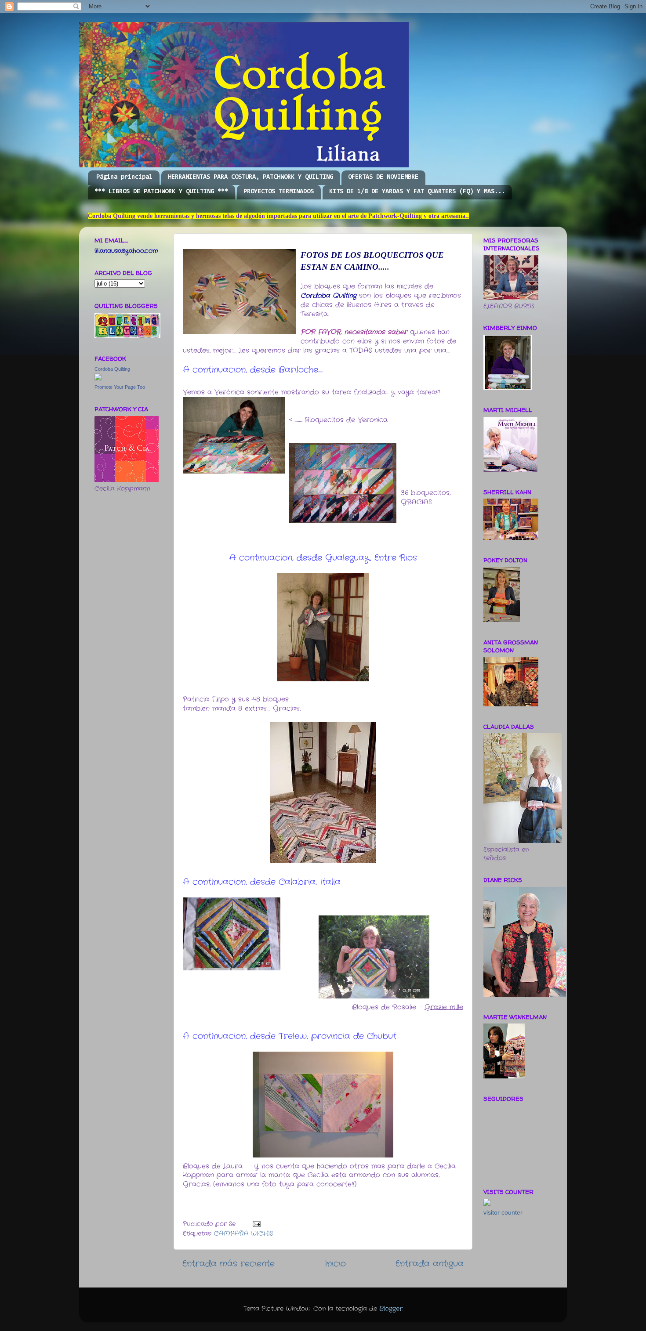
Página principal (124, 177)
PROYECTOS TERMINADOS (278, 191)
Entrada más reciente (228, 1264)
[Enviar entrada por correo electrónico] (256, 1224)
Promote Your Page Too (119, 387)
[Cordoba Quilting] (98, 379)
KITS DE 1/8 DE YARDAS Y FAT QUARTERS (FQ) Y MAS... (417, 191)
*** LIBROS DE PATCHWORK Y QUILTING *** (161, 191)
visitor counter (503, 1212)
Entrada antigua (430, 1264)
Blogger (391, 1309)
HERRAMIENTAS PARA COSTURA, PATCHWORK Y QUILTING (250, 177)
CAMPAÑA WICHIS (243, 1234)
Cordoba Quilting (112, 369)
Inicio (335, 1264)
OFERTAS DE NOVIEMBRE (383, 177)
